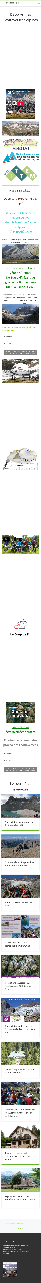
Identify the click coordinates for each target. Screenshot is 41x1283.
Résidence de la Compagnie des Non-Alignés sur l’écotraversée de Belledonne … (20, 1112)
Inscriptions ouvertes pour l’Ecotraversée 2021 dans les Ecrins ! (18, 985)
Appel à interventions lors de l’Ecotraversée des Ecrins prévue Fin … (20, 1029)
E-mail (7, 344)
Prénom (8, 336)
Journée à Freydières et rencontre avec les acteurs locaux (17, 1156)
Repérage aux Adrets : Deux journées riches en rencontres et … (20, 1199)
